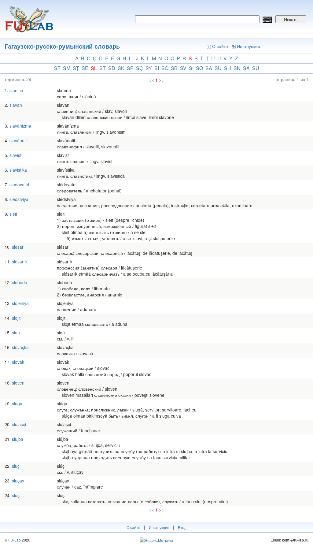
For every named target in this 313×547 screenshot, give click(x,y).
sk (121, 68)
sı (191, 68)
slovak (18, 362)
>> (161, 80)
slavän (15, 105)
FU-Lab (14, 539)
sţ (76, 68)
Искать (290, 19)
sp (130, 68)
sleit (13, 214)
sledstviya (18, 199)
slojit (16, 318)
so (199, 68)
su (255, 68)
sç (139, 68)
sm (66, 68)
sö (164, 68)
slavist (15, 155)
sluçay (18, 481)
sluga (17, 403)
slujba (17, 439)
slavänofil (18, 140)
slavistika (18, 170)
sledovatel (19, 184)
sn (237, 68)
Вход (182, 527)
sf (57, 68)
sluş (16, 495)
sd (111, 68)
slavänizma (20, 126)
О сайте (220, 46)
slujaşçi (19, 424)
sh (227, 68)
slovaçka (20, 347)
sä (208, 68)
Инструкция (248, 46)
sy (148, 68)
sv (183, 68)
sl (94, 68)
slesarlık (20, 262)
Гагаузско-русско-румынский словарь (62, 46)
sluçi (16, 466)
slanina (16, 90)
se (85, 68)
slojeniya (20, 303)
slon (16, 332)
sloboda (19, 282)
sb (174, 68)
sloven (18, 383)
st (102, 68)
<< (151, 80)
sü (218, 68)
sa (246, 68)
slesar (18, 247)
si (156, 68)
